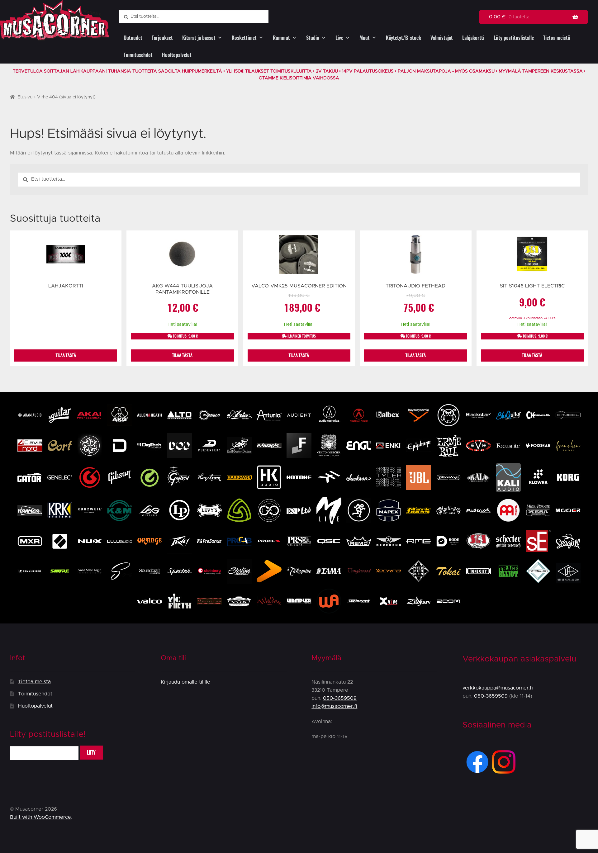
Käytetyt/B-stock (403, 38)
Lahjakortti (473, 38)
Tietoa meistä (556, 38)
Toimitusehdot (138, 55)
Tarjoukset (162, 38)
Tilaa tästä (66, 355)
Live (339, 38)
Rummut (281, 38)
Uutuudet (133, 38)
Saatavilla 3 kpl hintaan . (532, 318)
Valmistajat (441, 38)
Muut (364, 38)
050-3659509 (340, 698)
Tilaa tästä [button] (182, 355)
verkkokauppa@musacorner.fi (498, 687)
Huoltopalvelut (177, 55)
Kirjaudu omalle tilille (185, 682)
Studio (312, 38)
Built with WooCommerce (40, 817)
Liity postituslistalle (514, 38)
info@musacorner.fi (334, 706)
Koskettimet (244, 38)
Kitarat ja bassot (199, 38)
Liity (91, 752)
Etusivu (24, 97)
